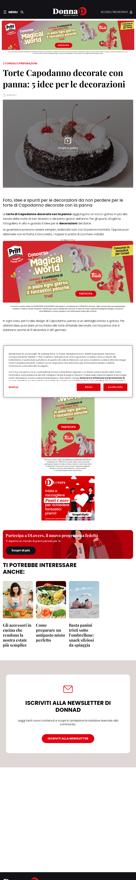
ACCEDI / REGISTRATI (114, 12)
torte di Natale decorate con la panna (84, 325)
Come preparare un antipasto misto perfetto (50, 632)
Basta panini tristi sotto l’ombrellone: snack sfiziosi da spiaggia (81, 635)
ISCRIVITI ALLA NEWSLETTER (68, 738)
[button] (11, 12)
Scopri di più (21, 550)
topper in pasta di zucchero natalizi (79, 234)
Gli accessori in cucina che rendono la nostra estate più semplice (17, 635)
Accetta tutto (115, 386)
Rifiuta (88, 386)
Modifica (13, 386)
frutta (30, 234)
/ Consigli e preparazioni (20, 63)
